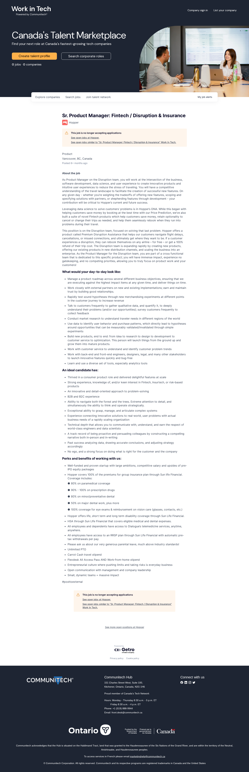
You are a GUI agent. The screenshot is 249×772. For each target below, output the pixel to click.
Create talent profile (34, 56)
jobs (72, 97)
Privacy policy (116, 658)
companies (47, 97)
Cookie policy (132, 658)
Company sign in (198, 10)
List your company (225, 10)
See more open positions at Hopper (124, 627)
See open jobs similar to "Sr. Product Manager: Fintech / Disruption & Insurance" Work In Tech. (123, 142)
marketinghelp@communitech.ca (147, 756)
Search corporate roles (86, 56)
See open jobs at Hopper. (85, 137)
